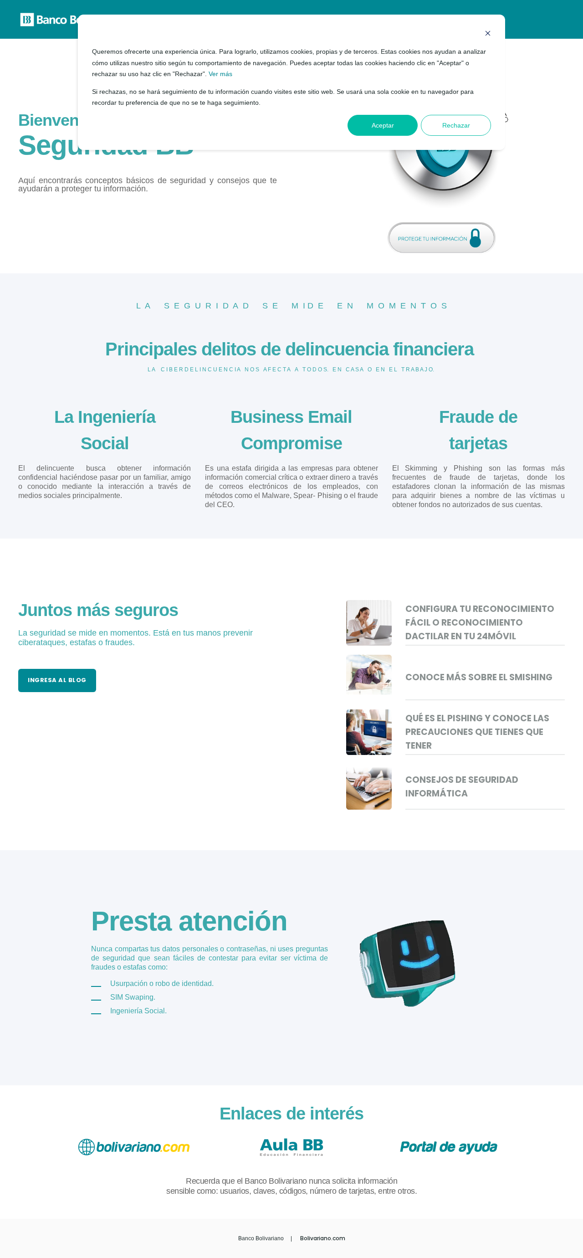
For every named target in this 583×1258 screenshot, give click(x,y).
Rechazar (456, 125)
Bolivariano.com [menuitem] (322, 1238)
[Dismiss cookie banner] (488, 34)
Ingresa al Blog (57, 680)
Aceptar (383, 125)
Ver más (220, 73)
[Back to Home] (73, 21)
